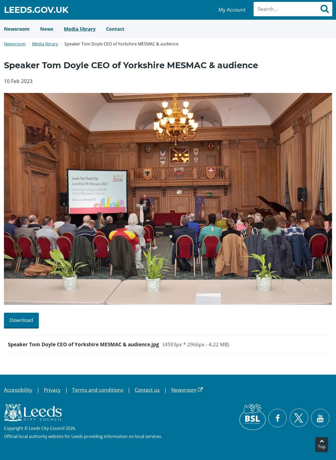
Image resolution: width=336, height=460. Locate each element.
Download (21, 320)
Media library (45, 44)
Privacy (52, 389)
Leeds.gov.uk (36, 10)
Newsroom (15, 44)
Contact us (147, 389)
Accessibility (18, 389)
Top (322, 446)
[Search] (324, 9)
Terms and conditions (97, 389)
